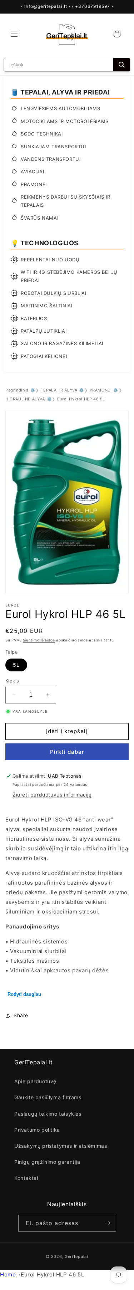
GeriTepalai (76, 1256)
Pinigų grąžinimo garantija (47, 1162)
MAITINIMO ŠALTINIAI (46, 305)
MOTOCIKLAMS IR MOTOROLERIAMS (65, 121)
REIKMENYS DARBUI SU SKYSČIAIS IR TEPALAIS (65, 201)
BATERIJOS (34, 318)
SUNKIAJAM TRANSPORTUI (53, 146)
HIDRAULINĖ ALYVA (25, 398)
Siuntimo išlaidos (39, 640)
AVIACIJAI (32, 171)
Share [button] (21, 1015)
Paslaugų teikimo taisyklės (47, 1114)
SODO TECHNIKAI (42, 134)
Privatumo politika (37, 1130)
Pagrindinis (17, 390)
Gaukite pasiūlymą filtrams (47, 1097)
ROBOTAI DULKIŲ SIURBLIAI (53, 293)
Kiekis (12, 681)
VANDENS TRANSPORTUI (50, 159)
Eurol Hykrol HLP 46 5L (52, 1274)
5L (16, 665)
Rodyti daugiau (24, 994)
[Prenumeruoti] (108, 1223)
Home (8, 1274)
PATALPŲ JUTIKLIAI (43, 331)
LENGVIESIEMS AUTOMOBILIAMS (60, 108)
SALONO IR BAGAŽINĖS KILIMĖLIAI (62, 343)
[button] (14, 34)
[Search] (121, 64)
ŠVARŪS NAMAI (39, 218)
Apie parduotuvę (35, 1081)
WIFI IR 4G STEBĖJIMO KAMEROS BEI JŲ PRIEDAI (69, 276)
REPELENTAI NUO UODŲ (50, 259)
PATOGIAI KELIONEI (44, 356)
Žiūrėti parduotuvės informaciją (52, 795)
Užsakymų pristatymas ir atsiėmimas (60, 1146)
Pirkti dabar (67, 751)
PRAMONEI (34, 184)
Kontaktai (26, 1178)
